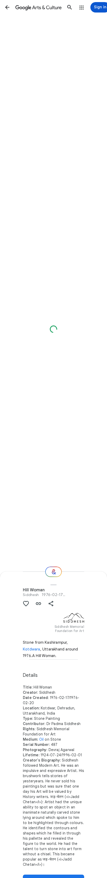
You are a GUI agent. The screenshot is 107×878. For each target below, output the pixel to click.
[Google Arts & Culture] (38, 7)
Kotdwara (31, 649)
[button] (7, 7)
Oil (41, 739)
